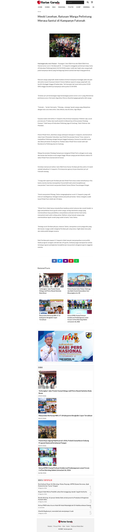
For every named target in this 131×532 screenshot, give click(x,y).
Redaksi (50, 526)
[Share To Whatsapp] (76, 261)
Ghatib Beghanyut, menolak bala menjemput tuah (56, 511)
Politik (70, 7)
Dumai (47, 7)
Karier (68, 526)
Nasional (61, 7)
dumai (39, 11)
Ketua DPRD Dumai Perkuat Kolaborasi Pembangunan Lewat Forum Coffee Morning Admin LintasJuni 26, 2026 (64, 469)
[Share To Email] (65, 261)
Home (40, 7)
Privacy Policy (57, 526)
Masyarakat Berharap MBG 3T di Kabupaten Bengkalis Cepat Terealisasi (65, 416)
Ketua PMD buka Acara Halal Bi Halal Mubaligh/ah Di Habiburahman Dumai (64, 505)
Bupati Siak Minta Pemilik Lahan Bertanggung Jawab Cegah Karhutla (62, 492)
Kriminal (86, 7)
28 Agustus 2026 (42, 488)
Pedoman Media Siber (77, 526)
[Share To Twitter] (60, 261)
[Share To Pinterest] (71, 261)
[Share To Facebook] (54, 261)
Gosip (78, 7)
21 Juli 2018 (41, 507)
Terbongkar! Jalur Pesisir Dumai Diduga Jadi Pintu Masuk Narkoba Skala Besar (65, 392)
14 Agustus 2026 (42, 513)
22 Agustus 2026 (42, 494)
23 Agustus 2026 (42, 501)
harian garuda (68, 529)
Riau (54, 7)
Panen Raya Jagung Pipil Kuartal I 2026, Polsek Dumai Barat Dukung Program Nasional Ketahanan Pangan (64, 442)
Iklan (63, 526)
